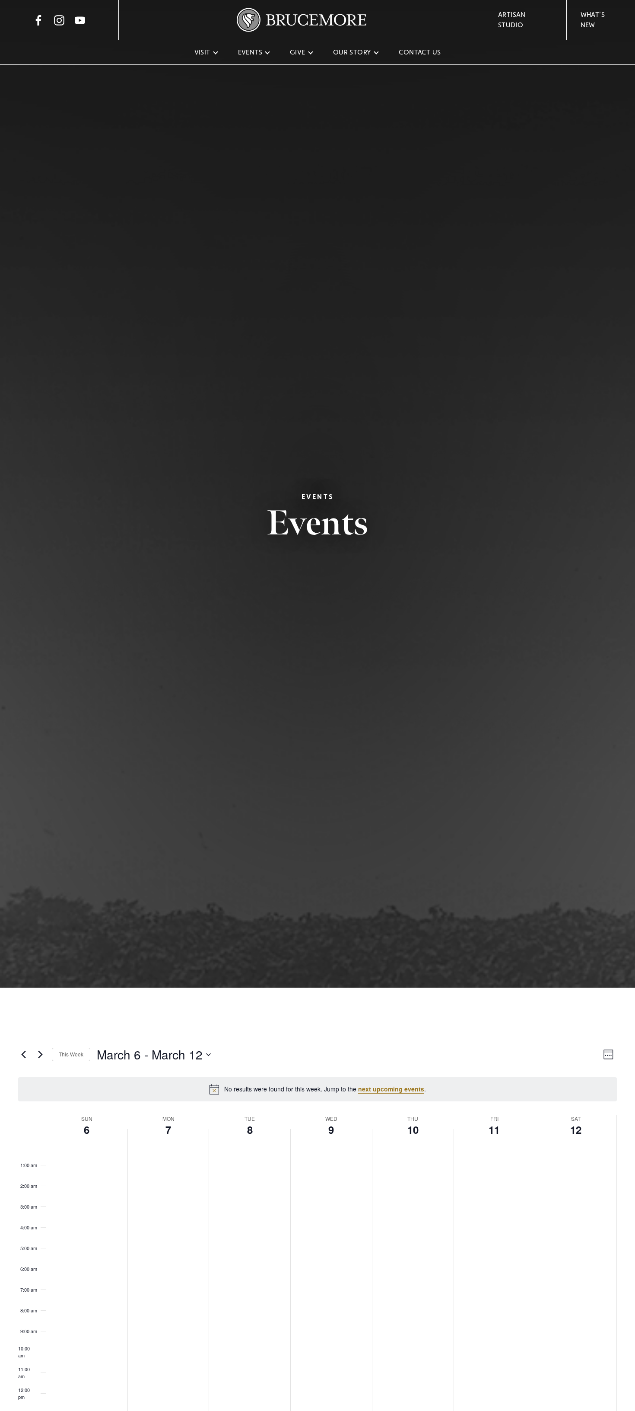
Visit (202, 52)
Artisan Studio (512, 19)
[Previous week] (23, 1054)
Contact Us (420, 52)
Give (297, 52)
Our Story (352, 52)
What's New (593, 19)
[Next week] (40, 1054)
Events (250, 52)
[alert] (317, 1089)
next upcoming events (391, 1089)
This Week (71, 1054)
